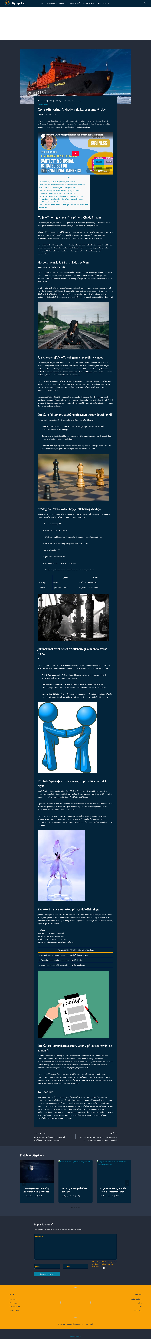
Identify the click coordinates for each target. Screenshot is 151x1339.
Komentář (39, 1236)
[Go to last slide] (24, 1183)
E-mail (67, 1266)
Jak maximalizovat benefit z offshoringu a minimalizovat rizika (61, 196)
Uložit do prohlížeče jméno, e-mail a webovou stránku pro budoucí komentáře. (104, 1264)
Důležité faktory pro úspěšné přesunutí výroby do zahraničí (60, 190)
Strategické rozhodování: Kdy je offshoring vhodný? (57, 193)
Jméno (38, 1266)
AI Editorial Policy (75, 1336)
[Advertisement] (75, 23)
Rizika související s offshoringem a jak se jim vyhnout (58, 187)
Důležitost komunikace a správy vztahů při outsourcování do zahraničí (64, 205)
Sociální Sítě (14, 1310)
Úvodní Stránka (135, 1299)
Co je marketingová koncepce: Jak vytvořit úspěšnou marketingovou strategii (50, 1136)
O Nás (98, 3)
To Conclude (43, 208)
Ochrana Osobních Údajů (83, 1324)
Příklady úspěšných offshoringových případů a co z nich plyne (61, 199)
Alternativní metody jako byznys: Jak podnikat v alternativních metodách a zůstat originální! (98, 1136)
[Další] (127, 1183)
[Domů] (38, 101)
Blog (139, 1303)
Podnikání (63, 3)
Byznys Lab (43, 114)
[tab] (71, 1207)
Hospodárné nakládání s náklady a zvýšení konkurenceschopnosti (62, 185)
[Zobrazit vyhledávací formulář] (145, 3)
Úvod (43, 3)
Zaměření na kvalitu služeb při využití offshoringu (56, 202)
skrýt (69, 177)
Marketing (13, 1299)
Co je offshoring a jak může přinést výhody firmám (57, 182)
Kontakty (106, 3)
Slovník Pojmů (74, 3)
